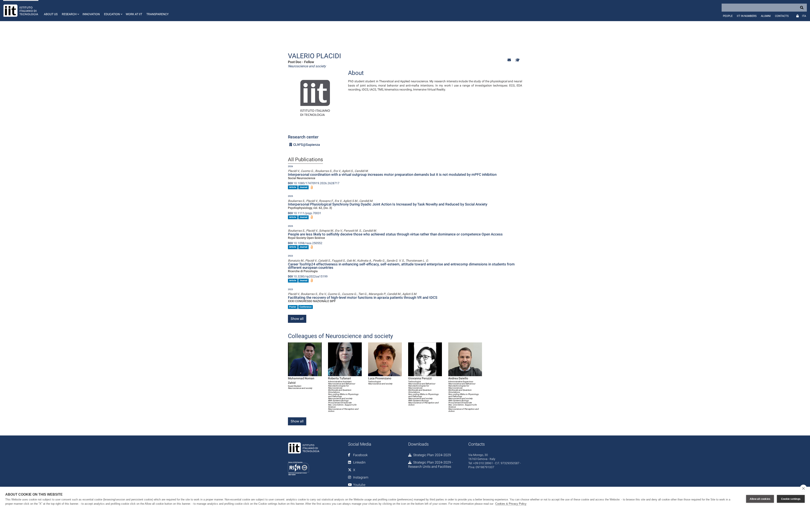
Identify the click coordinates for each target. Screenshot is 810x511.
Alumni (766, 16)
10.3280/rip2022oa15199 (308, 276)
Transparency (157, 14)
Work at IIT (134, 14)
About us (51, 14)
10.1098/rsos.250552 (305, 243)
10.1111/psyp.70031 (304, 213)
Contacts (782, 16)
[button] (70, 10)
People (728, 16)
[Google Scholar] (517, 60)
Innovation (91, 14)
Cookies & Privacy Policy (510, 503)
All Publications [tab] (305, 159)
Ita (804, 16)
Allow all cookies (760, 498)
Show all (297, 319)
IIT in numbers (747, 16)
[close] (803, 488)
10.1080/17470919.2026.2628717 (313, 183)
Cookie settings (791, 498)
